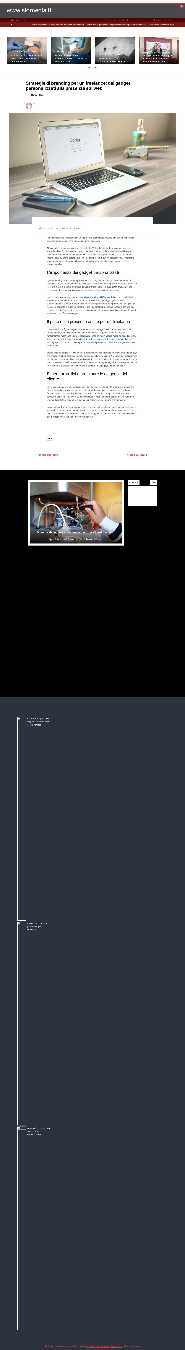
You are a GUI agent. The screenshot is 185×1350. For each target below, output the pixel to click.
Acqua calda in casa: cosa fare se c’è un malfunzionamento (38, 1131)
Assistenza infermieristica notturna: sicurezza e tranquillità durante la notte (26, 58)
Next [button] (153, 482)
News (49, 438)
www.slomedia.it (29, 10)
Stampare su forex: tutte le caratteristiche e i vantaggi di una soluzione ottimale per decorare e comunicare (113, 57)
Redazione (59, 539)
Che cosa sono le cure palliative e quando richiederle (137, 24)
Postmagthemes (132, 1346)
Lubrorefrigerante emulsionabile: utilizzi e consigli (158, 60)
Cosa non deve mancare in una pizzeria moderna (76, 674)
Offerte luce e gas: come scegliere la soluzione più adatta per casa (81, 24)
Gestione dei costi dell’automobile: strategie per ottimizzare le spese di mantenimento (76, 530)
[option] (81, 24)
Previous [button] (133, 482)
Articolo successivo (137, 454)
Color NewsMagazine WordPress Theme (104, 1346)
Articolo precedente (48, 454)
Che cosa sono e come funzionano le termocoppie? (68, 60)
